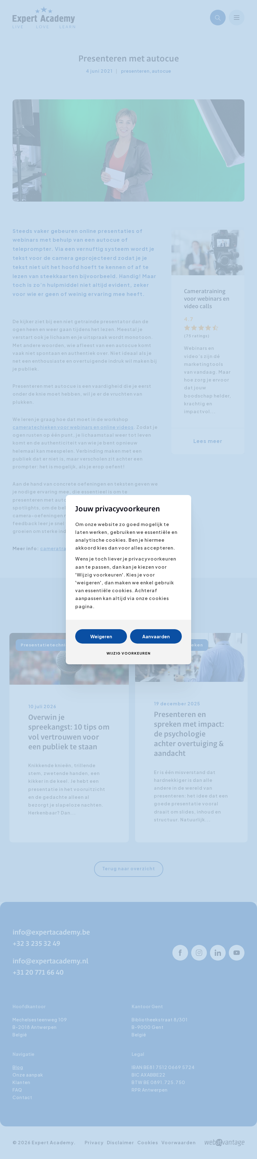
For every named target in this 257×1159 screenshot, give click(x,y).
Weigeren (101, 636)
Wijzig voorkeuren (128, 653)
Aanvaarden (156, 636)
